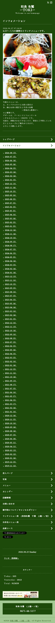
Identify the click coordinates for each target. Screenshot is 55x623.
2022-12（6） (11, 323)
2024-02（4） (11, 269)
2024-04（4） (11, 261)
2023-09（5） (11, 288)
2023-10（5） (11, 284)
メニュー (7, 485)
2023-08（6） (11, 292)
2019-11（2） (11, 466)
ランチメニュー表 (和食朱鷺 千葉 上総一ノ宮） (26, 516)
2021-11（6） (11, 373)
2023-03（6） (11, 311)
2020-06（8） (11, 439)
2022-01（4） (11, 365)
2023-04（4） (11, 307)
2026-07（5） (11, 157)
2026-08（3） (11, 153)
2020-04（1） (11, 446)
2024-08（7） (11, 245)
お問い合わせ (9, 504)
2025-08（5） (11, 199)
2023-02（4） (11, 315)
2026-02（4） (11, 176)
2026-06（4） (11, 160)
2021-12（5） (11, 369)
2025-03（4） (11, 218)
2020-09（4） (11, 427)
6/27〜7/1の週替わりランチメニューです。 (24, 31)
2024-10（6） (11, 238)
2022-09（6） (11, 334)
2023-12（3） (11, 276)
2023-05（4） (11, 303)
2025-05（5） (10, 211)
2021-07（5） (11, 388)
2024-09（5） (11, 242)
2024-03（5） (11, 265)
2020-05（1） (11, 442)
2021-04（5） (11, 400)
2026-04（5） (11, 168)
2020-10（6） (11, 423)
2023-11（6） (11, 280)
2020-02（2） (11, 454)
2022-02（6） (11, 361)
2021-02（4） (11, 408)
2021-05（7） (11, 396)
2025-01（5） (11, 226)
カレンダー (8, 492)
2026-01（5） (11, 180)
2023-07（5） (11, 296)
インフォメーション (12, 145)
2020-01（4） (11, 458)
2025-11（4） (11, 187)
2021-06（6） (11, 392)
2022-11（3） (11, 327)
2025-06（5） (11, 207)
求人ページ (8, 473)
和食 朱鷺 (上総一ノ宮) (20, 621)
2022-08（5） (11, 338)
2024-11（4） (11, 234)
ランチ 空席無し (11, 558)
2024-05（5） (11, 257)
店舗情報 (7, 498)
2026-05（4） (11, 164)
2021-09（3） (11, 381)
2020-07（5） (11, 435)
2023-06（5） (11, 300)
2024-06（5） (11, 253)
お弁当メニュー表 (11, 522)
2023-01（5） (11, 319)
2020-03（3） (11, 450)
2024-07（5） (11, 249)
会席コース (8, 528)
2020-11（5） (11, 419)
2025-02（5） (11, 222)
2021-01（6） (11, 412)
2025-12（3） (11, 184)
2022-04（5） (11, 354)
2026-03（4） (11, 172)
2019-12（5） (11, 462)
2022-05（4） (11, 350)
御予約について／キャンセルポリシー (20, 510)
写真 (5, 479)
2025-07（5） (11, 203)
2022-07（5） (11, 342)
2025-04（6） (11, 214)
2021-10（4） (11, 377)
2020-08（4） (11, 431)
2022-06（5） (11, 346)
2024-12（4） (11, 230)
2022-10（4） (11, 330)
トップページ (9, 139)
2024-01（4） (11, 272)
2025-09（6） (11, 195)
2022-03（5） (11, 357)
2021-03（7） (11, 404)
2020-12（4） (11, 415)
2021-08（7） (11, 385)
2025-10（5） (11, 191)
